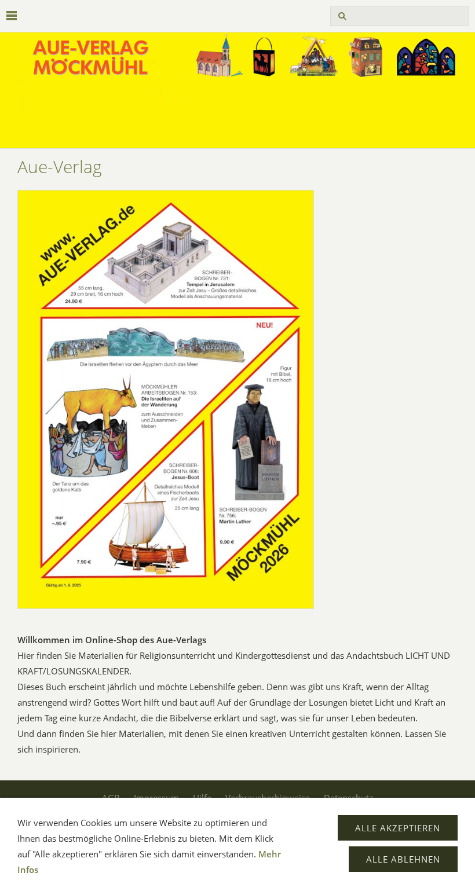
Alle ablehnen (403, 859)
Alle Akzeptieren (397, 828)
